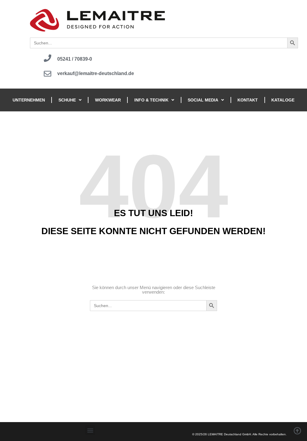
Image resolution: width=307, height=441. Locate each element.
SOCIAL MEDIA (203, 100)
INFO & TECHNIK (151, 100)
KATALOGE (282, 100)
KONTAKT (247, 100)
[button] (90, 430)
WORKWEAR (108, 100)
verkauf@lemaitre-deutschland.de (95, 73)
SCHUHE (67, 100)
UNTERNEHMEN (29, 100)
